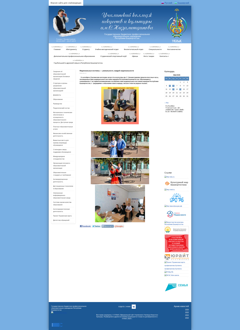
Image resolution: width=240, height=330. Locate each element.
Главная (57, 49)
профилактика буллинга (173, 265)
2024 (187, 315)
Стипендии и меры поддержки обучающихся (62, 151)
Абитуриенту (71, 49)
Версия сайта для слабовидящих (66, 2)
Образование (58, 99)
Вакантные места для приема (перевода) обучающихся (61, 142)
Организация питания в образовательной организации (61, 165)
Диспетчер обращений (61, 220)
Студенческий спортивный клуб (113, 56)
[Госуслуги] (176, 209)
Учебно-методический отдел (106, 49)
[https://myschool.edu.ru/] (171, 275)
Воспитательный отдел (133, 49)
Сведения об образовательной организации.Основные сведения (61, 75)
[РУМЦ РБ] (168, 272)
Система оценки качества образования (62, 203)
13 (173, 89)
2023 (187, 318)
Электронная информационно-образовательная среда (61, 195)
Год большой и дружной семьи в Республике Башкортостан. (78, 63)
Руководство (57, 104)
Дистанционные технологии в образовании (63, 187)
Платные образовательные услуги (63, 128)
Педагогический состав (61, 108)
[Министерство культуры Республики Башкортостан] (176, 222)
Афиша (135, 56)
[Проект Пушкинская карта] (174, 262)
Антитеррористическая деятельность (61, 210)
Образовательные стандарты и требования (62, 174)
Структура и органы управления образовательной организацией (60, 87)
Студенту (86, 49)
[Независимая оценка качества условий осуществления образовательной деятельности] (176, 235)
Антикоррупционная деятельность (60, 180)
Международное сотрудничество (59, 158)
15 (180, 89)
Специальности (155, 49)
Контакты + (164, 56)
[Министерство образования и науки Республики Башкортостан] (176, 227)
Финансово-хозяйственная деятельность (62, 135)
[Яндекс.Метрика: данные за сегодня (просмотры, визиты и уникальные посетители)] (59, 312)
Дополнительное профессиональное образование (74, 56)
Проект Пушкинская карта (62, 216)
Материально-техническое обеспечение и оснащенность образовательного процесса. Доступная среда (63, 117)
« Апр (166, 103)
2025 (187, 312)
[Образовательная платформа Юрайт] (176, 255)
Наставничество (174, 49)
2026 (187, 309)
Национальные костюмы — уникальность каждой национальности (107, 70)
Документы (57, 95)
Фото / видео (149, 56)
